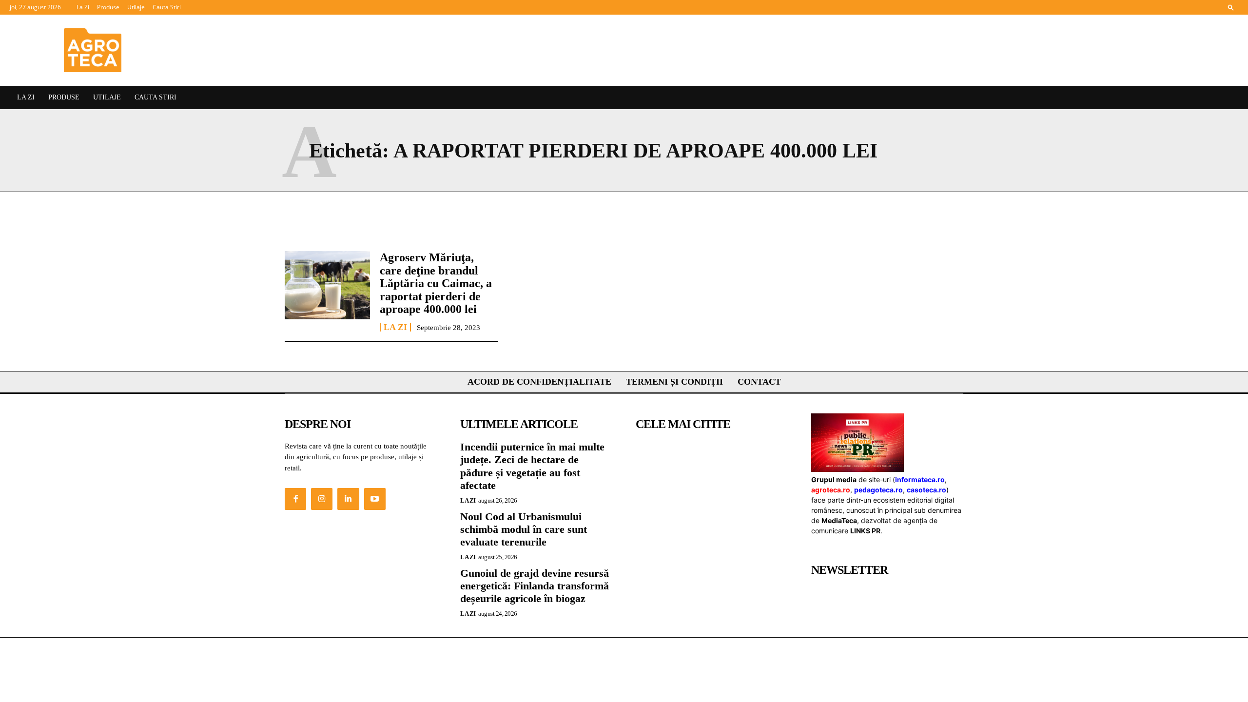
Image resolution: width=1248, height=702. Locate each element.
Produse (108, 7)
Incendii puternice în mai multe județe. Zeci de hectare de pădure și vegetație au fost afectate (532, 466)
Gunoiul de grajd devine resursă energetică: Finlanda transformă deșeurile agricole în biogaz (534, 586)
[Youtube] (375, 498)
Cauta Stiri (167, 7)
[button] (1231, 7)
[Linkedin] (348, 498)
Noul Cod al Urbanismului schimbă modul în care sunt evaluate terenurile (523, 529)
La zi (395, 327)
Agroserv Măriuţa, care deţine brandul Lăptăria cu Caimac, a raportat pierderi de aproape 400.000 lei (436, 283)
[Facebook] (295, 498)
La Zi (83, 7)
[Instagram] (321, 498)
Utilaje (136, 7)
